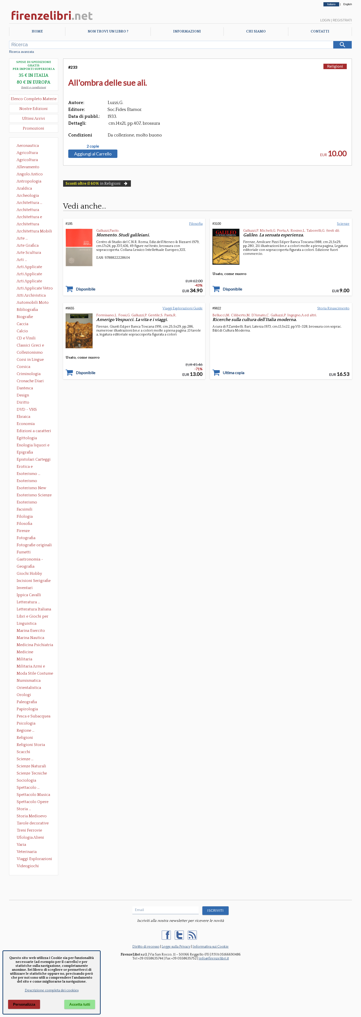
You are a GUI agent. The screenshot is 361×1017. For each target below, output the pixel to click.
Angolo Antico (30, 174)
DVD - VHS (27, 409)
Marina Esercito (31, 630)
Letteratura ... (28, 602)
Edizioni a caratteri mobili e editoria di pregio (34, 431)
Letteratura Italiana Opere (34, 609)
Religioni (25, 737)
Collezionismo (30, 352)
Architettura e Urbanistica (29, 217)
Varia (21, 844)
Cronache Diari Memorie (30, 381)
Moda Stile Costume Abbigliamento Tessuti (35, 674)
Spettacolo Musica (33, 794)
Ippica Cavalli (29, 595)
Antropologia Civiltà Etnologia (32, 181)
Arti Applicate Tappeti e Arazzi (31, 281)
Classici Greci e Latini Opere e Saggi (35, 346)
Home (37, 31)
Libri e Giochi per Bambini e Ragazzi (33, 617)
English (347, 4)
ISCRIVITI (215, 910)
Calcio (22, 331)
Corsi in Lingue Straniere (30, 360)
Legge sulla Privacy (176, 947)
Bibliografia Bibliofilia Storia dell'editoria (31, 310)
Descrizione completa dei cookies (52, 990)
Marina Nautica (30, 638)
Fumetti (24, 552)
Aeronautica (28, 145)
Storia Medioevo (32, 816)
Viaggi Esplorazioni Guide (34, 859)
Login (325, 20)
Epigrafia (25, 452)
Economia (26, 424)
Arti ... (22, 260)
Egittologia (27, 438)
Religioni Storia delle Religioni (31, 745)
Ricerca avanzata (21, 52)
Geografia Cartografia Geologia (27, 567)
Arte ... (22, 238)
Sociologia (26, 780)
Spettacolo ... (28, 787)
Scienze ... (25, 759)
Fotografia (26, 538)
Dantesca (25, 388)
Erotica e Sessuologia (27, 467)
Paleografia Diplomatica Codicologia (28, 702)
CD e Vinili (26, 338)
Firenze (23, 531)
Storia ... (24, 809)
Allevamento (28, 167)
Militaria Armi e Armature (31, 666)
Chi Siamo (256, 31)
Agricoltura (27, 153)
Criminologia (29, 374)
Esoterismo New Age (31, 488)
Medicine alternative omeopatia (26, 652)
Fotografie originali (34, 545)
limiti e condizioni (33, 87)
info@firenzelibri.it (214, 958)
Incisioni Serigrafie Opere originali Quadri (34, 581)
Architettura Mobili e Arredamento (34, 231)
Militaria (24, 659)
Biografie (25, 317)
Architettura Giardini (28, 224)
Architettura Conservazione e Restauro (31, 210)
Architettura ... (29, 202)
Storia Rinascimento (333, 308)
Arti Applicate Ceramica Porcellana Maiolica (34, 267)
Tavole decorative (33, 823)
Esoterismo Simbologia (27, 502)
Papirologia (27, 709)
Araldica (24, 188)
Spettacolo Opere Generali (32, 802)
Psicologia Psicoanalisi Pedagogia (27, 724)
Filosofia (24, 523)
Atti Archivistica (31, 295)
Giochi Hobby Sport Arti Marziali (34, 574)
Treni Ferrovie (29, 830)
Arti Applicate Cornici (29, 274)
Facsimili (24, 509)
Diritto (23, 402)
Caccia (22, 324)
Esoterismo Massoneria (27, 481)
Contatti (320, 31)
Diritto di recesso (145, 947)
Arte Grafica (28, 245)
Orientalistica (29, 687)
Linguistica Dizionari (26, 624)
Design (23, 395)
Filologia (25, 516)
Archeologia (28, 195)
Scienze (343, 224)
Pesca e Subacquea (33, 716)
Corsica (23, 366)
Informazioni (187, 31)
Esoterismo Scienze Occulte (34, 495)
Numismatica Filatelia (29, 681)
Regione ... (25, 730)
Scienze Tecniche (32, 773)
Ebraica (23, 416)
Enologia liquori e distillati (33, 445)
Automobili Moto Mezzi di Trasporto (34, 303)
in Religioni (93, 183)
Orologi (24, 695)
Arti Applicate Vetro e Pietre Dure (35, 288)
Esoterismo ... (28, 473)
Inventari (25, 588)
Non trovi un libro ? (108, 31)
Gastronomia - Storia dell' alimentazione (30, 559)
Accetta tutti (79, 1004)
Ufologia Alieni (30, 837)
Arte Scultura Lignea (29, 253)
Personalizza (24, 1004)
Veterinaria (27, 852)
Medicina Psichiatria (35, 645)
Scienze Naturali (31, 766)
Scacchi (23, 752)
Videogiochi (28, 866)
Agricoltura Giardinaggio (29, 160)
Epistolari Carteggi (34, 459)
